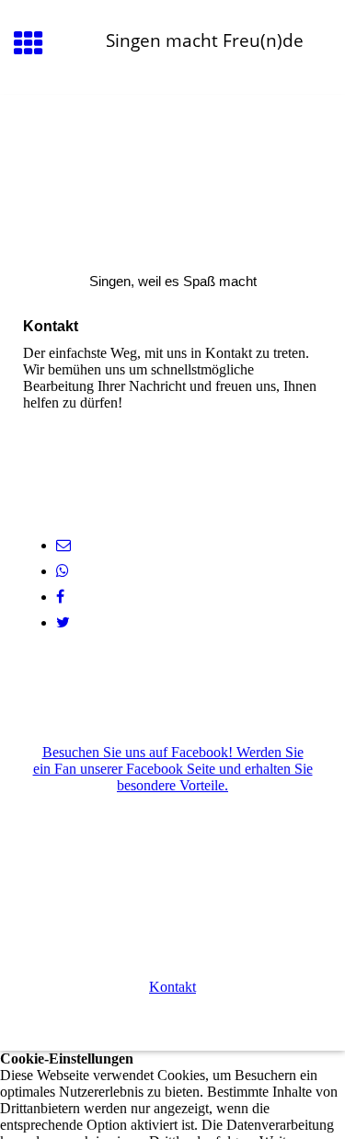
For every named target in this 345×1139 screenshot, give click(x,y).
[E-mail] (63, 545)
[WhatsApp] (62, 571)
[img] (172, 172)
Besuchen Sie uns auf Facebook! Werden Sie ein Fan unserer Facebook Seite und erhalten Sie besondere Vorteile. (173, 768)
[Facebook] (60, 596)
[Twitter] (63, 622)
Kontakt (172, 987)
